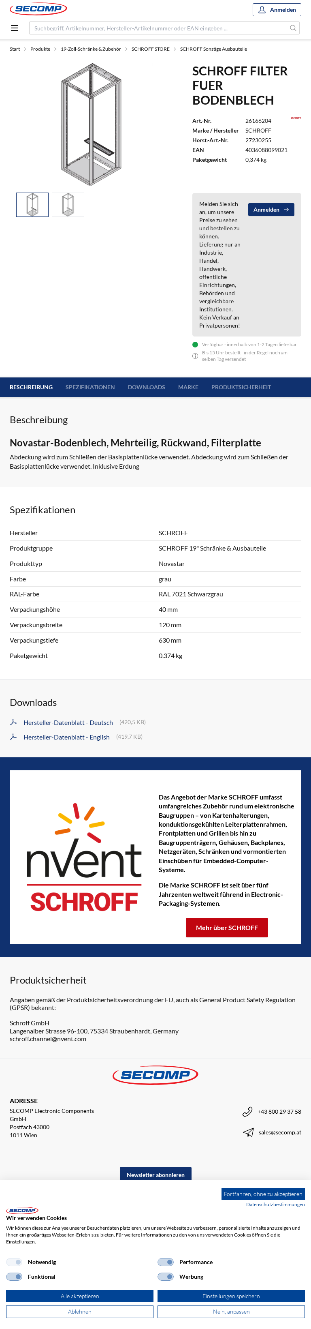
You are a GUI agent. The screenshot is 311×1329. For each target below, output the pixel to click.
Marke (188, 387)
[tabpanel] (91, 124)
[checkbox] (14, 1262)
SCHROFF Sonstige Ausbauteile (213, 49)
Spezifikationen (90, 387)
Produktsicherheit (241, 387)
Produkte (40, 49)
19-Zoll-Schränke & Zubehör (91, 49)
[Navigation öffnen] (14, 28)
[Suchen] (293, 27)
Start (15, 49)
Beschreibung (31, 387)
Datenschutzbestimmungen (275, 1204)
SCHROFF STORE (151, 49)
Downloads (146, 387)
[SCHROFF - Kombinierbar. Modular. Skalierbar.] (84, 857)
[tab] (32, 205)
